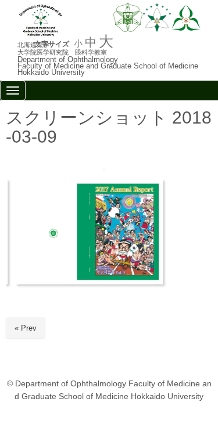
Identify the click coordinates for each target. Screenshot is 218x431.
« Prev (26, 328)
